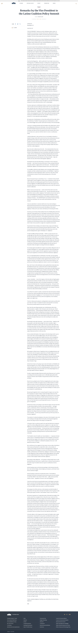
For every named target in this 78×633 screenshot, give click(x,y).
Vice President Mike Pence (12, 620)
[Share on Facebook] (15, 24)
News (25, 618)
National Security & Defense (45, 625)
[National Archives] (19, 0)
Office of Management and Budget (62, 623)
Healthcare (42, 627)
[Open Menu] (2, 3)
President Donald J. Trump (12, 618)
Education (42, 621)
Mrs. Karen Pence (10, 623)
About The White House (28, 627)
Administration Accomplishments (13, 627)
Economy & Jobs (43, 618)
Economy (21, 3)
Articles (25, 621)
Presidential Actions (27, 623)
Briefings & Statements (28, 625)
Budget (39, 3)
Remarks (25, 620)
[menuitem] (15, 24)
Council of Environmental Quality (62, 620)
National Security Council (60, 621)
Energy (54, 3)
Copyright (8, 631)
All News (15, 27)
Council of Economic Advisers (61, 618)
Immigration (46, 3)
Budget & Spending (43, 620)
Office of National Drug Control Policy (63, 625)
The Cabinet (9, 625)
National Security (30, 3)
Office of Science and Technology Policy (63, 627)
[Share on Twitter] (18, 24)
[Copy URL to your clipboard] (20, 24)
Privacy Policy (12, 631)
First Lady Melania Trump (11, 621)
